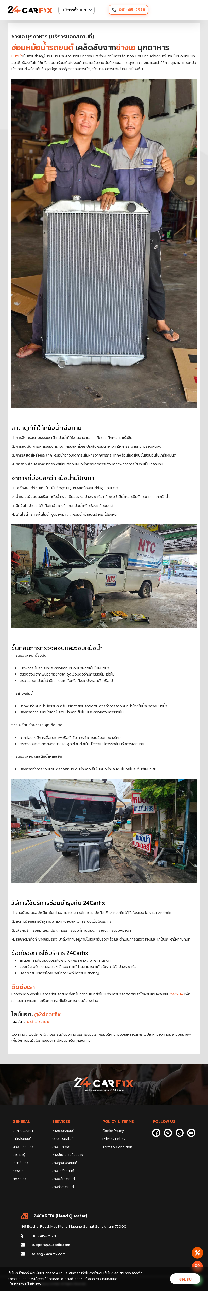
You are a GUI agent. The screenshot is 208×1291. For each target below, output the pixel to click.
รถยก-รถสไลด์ (63, 1138)
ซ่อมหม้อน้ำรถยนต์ (42, 47)
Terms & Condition (117, 1147)
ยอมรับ (185, 1279)
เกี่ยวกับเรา (20, 1163)
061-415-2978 (132, 10)
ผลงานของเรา (23, 1147)
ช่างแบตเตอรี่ (61, 1147)
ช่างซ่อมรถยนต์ (63, 1130)
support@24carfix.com (50, 1245)
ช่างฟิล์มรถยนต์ (63, 1179)
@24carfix (47, 1014)
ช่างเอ (126, 47)
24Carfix (177, 994)
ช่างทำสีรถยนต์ (63, 1187)
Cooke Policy (113, 1130)
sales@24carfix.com (48, 1254)
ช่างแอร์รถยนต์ (63, 1171)
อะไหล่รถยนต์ (22, 1138)
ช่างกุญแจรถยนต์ (64, 1163)
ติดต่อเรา (23, 986)
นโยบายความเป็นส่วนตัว (24, 1284)
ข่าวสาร (18, 1171)
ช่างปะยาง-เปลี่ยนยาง (67, 1154)
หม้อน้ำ (16, 56)
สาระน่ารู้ (19, 1154)
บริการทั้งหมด (74, 10)
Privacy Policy (113, 1138)
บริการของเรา (23, 1130)
